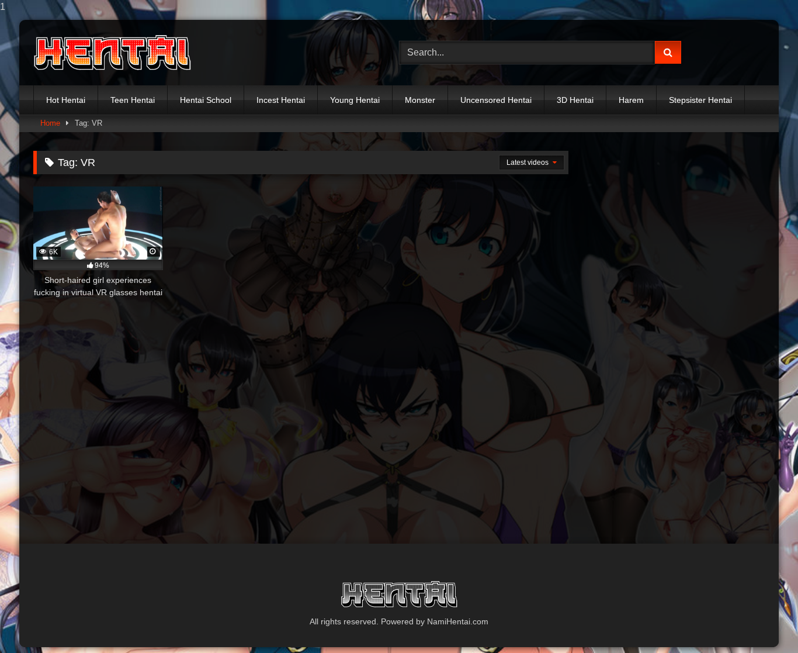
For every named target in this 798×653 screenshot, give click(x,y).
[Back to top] (762, 620)
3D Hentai (575, 100)
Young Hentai (355, 100)
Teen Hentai (132, 100)
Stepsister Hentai (700, 100)
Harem (631, 100)
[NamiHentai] (112, 53)
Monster (420, 100)
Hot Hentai (65, 100)
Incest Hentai (280, 100)
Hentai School (205, 100)
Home (50, 123)
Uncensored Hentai (496, 100)
